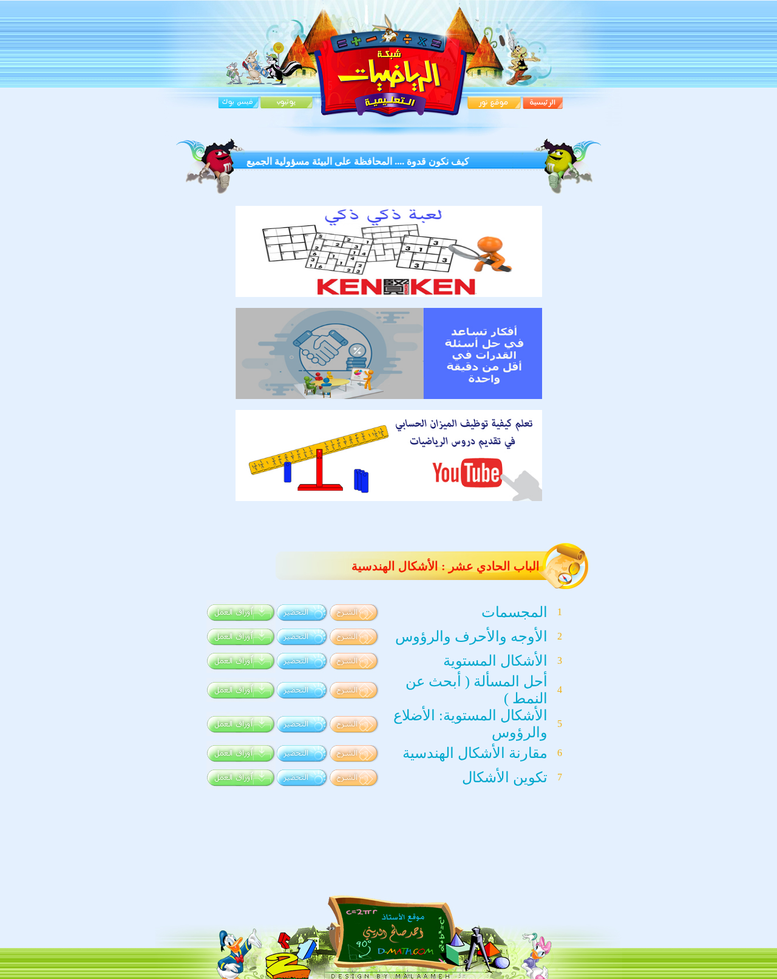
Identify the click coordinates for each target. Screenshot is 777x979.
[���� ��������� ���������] (389, 293)
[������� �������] (389, 498)
